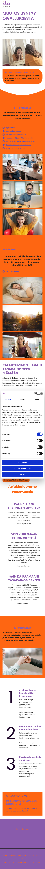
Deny (22, 474)
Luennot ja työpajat (13, 131)
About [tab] (37, 399)
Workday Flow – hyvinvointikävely (18, 145)
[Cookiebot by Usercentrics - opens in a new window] (33, 393)
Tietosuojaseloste (22, 829)
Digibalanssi (10, 128)
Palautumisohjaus (12, 271)
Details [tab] (22, 399)
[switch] (40, 440)
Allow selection (22, 468)
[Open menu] (39, 4)
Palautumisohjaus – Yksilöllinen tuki (19, 138)
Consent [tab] (8, 399)
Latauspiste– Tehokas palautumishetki (21, 141)
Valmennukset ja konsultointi (17, 134)
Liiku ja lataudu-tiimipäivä (15, 148)
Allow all (22, 462)
